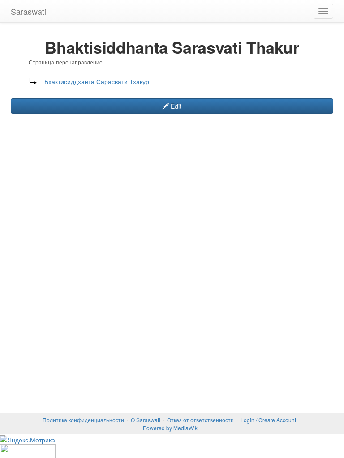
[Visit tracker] (172, 451)
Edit (175, 106)
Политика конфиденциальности (83, 420)
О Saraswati (145, 420)
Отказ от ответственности (200, 420)
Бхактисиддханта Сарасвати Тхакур (96, 81)
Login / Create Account (268, 420)
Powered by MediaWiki (171, 428)
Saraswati (28, 11)
